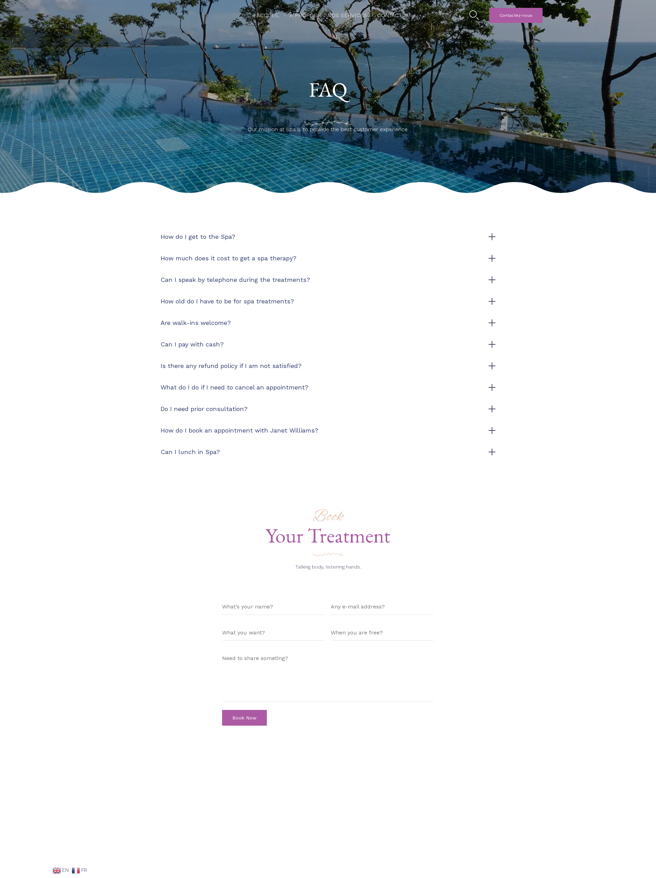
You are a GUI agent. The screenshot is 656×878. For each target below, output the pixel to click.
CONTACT (389, 15)
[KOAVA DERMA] (153, 15)
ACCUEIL (268, 15)
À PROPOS (303, 15)
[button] (516, 15)
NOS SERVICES (347, 15)
